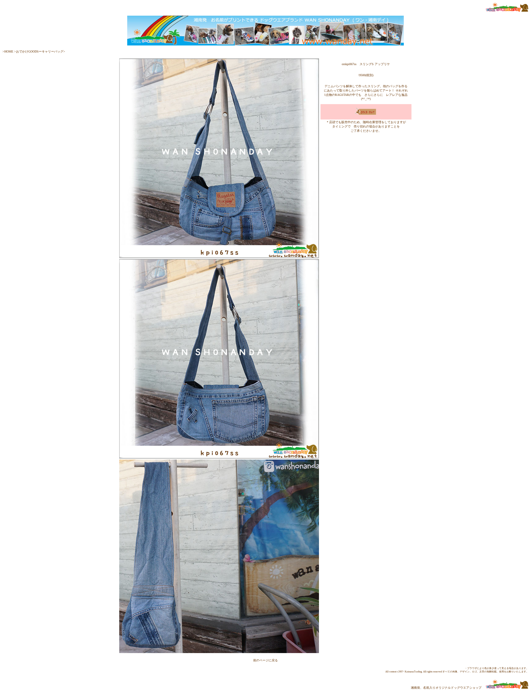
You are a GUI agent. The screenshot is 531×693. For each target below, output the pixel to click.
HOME (8, 51)
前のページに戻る (265, 660)
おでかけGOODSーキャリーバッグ (39, 51)
